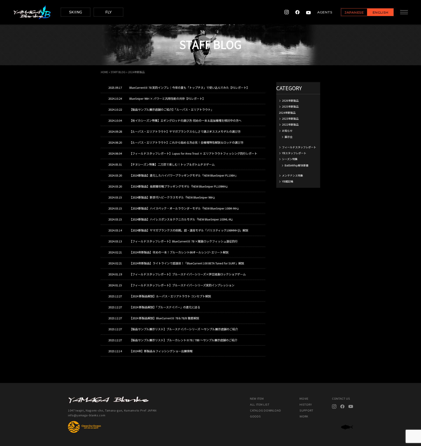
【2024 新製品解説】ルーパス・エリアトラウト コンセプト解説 (170, 296)
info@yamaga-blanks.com (86, 415)
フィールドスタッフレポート (299, 147)
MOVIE (304, 398)
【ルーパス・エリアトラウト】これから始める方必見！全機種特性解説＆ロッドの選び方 (186, 142)
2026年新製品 (290, 100)
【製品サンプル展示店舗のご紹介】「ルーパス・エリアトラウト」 (171, 109)
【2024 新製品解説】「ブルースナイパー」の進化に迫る (164, 307)
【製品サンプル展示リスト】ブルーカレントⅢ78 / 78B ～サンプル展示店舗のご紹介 (183, 340)
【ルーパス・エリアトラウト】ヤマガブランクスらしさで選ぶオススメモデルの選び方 (185, 131)
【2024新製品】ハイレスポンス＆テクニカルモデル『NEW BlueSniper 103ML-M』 (181, 219)
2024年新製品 (287, 112)
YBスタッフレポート (294, 153)
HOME (104, 72)
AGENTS (324, 12)
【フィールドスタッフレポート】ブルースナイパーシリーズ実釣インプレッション (181, 285)
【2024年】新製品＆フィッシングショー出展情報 (161, 351)
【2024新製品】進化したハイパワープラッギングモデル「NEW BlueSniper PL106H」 (183, 175)
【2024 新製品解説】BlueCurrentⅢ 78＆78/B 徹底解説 (164, 318)
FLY (108, 12)
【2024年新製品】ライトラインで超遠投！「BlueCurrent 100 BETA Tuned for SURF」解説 (186, 263)
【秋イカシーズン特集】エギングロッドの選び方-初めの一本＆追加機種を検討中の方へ (185, 120)
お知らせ (287, 130)
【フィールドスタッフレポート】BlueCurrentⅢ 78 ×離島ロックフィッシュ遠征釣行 (183, 241)
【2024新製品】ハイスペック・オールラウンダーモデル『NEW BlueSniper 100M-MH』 (184, 208)
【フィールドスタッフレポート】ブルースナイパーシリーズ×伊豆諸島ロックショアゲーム (187, 274)
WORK (304, 416)
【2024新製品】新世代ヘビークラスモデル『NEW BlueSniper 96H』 (172, 197)
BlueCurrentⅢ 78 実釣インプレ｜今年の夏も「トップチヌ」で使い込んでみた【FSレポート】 (189, 87)
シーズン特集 (290, 159)
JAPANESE (354, 12)
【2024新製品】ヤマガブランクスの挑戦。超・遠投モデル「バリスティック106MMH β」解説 (188, 230)
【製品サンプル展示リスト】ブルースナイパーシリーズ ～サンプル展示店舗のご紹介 (183, 329)
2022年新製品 (290, 124)
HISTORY (306, 404)
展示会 (289, 137)
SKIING (75, 12)
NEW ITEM (257, 398)
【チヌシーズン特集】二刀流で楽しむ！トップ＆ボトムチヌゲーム (172, 164)
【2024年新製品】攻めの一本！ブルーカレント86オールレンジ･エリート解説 (178, 252)
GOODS (255, 416)
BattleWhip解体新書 (297, 165)
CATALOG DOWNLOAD (265, 410)
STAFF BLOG (118, 72)
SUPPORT (306, 410)
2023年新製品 (290, 118)
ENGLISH (381, 12)
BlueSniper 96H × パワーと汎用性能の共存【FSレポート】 (167, 98)
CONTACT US (341, 398)
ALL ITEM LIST (259, 404)
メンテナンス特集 (292, 175)
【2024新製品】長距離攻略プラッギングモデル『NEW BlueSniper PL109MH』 (179, 186)
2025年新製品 (290, 106)
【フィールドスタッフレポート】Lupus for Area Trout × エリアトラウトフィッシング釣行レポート (193, 153)
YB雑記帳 (287, 181)
